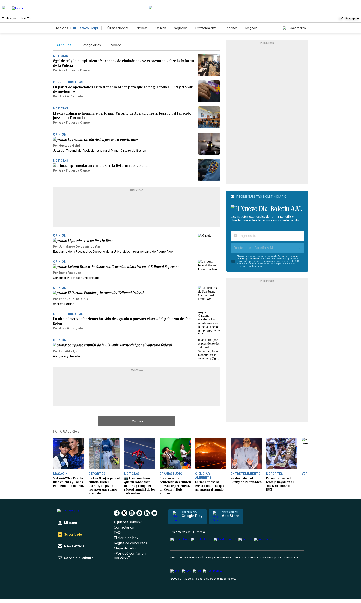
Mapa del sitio (125, 548)
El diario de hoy (126, 538)
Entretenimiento (206, 28)
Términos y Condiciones (248, 258)
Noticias (142, 28)
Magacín (251, 28)
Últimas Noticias (118, 28)
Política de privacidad (183, 557)
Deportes (231, 28)
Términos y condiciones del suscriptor (255, 557)
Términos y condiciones (214, 557)
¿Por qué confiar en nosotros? (130, 555)
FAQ (117, 533)
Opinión (160, 28)
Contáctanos (124, 527)
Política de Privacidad (287, 256)
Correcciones (290, 557)
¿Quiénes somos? (128, 522)
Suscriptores (296, 28)
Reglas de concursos (130, 543)
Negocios (180, 28)
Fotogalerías (66, 431)
